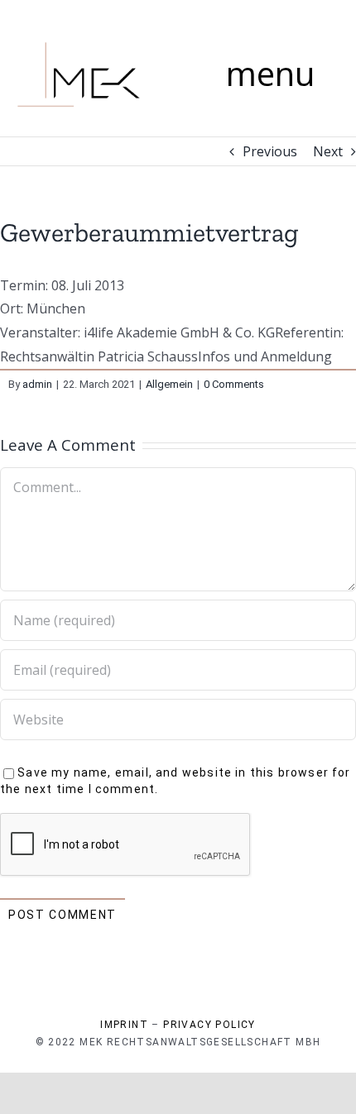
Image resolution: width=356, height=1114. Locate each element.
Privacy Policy (209, 1024)
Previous (270, 151)
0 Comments (234, 384)
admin (37, 384)
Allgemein (169, 384)
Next (328, 151)
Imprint (124, 1024)
